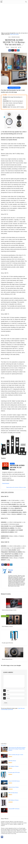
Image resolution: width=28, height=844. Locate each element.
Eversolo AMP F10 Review (13, 808)
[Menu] (1, 2)
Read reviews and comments (12, 487)
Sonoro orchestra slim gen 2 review (9, 610)
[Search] (26, 2)
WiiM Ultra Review (12, 760)
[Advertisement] (14, 18)
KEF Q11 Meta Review (13, 792)
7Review (7, 47)
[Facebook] (2, 837)
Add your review (22, 487)
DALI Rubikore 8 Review (13, 800)
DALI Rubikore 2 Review (7, 626)
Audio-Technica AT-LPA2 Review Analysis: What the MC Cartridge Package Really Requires (17, 749)
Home (9, 37)
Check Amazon (5, 483)
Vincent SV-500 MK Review (14, 781)
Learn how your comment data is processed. (13, 709)
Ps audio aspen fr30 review (7, 642)
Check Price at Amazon (14, 87)
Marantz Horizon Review (7, 659)
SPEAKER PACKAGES (15, 37)
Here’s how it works (14, 34)
